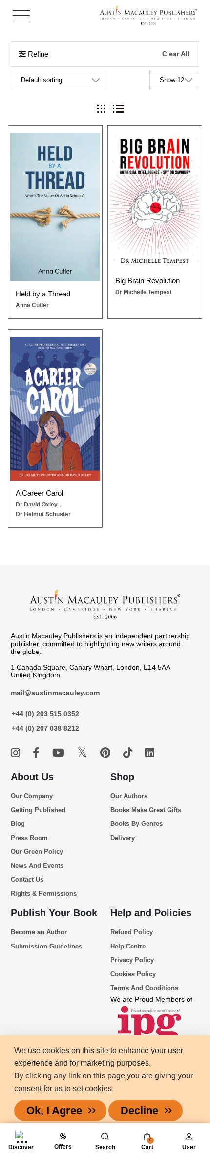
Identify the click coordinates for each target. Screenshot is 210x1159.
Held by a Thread (43, 294)
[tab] (101, 109)
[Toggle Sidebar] (21, 16)
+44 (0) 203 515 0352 (45, 713)
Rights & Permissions (44, 893)
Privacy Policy (132, 960)
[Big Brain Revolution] (155, 200)
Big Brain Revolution (147, 280)
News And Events (37, 865)
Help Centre (128, 946)
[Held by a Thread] (55, 207)
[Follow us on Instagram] (17, 753)
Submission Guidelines (46, 946)
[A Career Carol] (55, 409)
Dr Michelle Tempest (143, 292)
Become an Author (39, 932)
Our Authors (128, 796)
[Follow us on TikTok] (129, 753)
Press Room (29, 838)
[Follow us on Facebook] (37, 753)
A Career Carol (39, 493)
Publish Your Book (54, 912)
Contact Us (27, 879)
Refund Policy (131, 932)
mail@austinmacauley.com (55, 692)
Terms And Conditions (144, 987)
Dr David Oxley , (38, 504)
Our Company (32, 796)
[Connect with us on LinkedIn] (149, 753)
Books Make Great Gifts (145, 810)
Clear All (175, 54)
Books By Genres (136, 823)
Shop (122, 776)
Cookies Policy (133, 974)
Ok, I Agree (54, 1110)
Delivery (122, 838)
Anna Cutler (32, 305)
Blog (18, 823)
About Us (32, 776)
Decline (139, 1110)
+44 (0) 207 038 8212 (45, 728)
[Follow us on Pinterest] (106, 753)
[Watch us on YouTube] (59, 753)
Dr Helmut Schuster (43, 514)
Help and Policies (150, 912)
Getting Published (38, 810)
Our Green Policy (37, 851)
